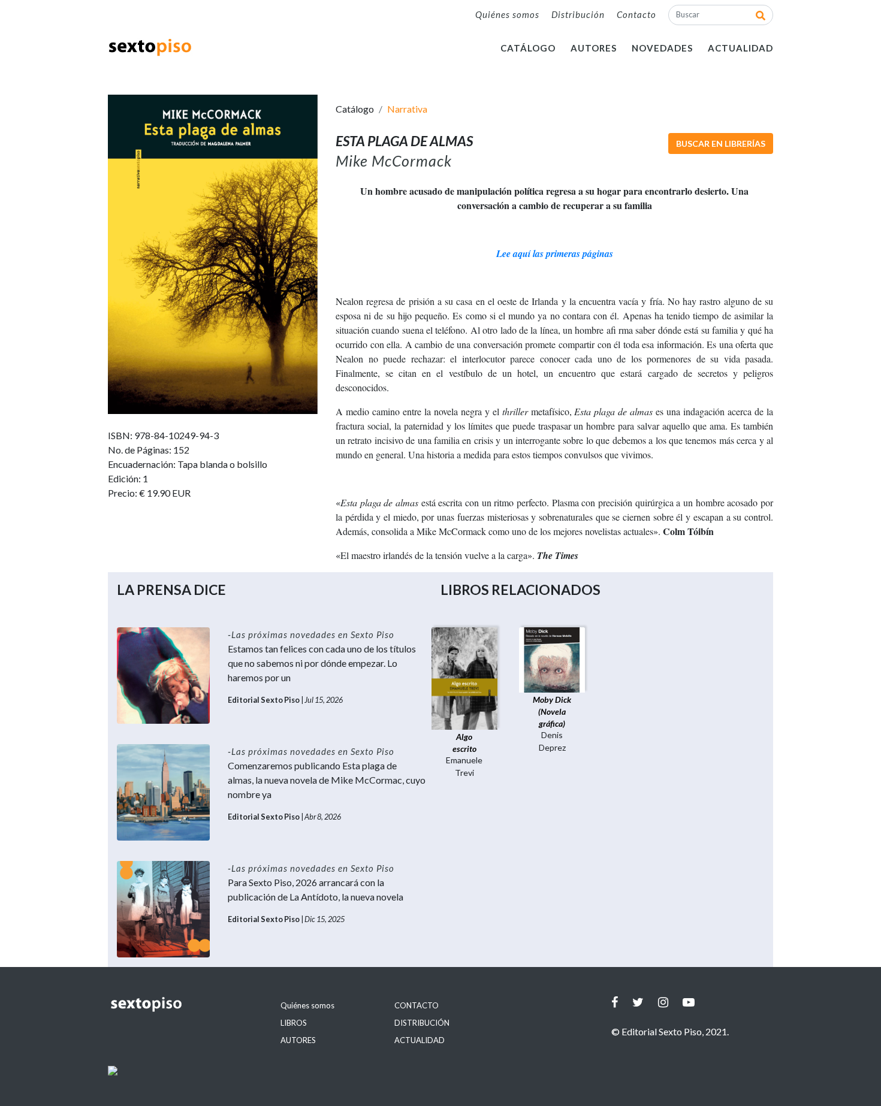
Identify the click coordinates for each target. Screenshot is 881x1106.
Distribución (578, 14)
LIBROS (293, 1023)
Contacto (636, 14)
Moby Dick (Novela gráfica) (552, 711)
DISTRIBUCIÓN (421, 1023)
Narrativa (407, 108)
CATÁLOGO (528, 48)
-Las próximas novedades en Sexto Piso (311, 634)
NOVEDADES (662, 48)
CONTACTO (416, 1005)
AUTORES (594, 48)
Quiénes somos (507, 14)
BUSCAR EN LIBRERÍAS (720, 143)
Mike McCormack (394, 161)
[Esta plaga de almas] (213, 253)
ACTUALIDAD (740, 48)
